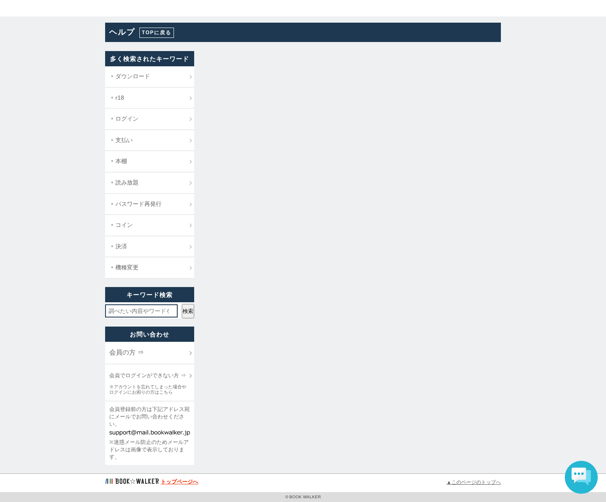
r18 (119, 97)
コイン (124, 225)
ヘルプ (122, 32)
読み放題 (127, 182)
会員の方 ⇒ (126, 352)
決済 (121, 246)
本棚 (121, 161)
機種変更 (127, 267)
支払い (124, 140)
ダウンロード (132, 76)
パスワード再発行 (138, 204)
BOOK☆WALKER (37, 8)
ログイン (127, 118)
